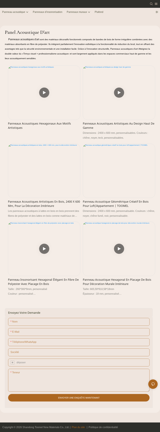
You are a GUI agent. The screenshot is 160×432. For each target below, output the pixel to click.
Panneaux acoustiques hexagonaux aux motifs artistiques (39, 126)
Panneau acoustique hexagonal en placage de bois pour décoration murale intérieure (117, 282)
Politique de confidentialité (103, 427)
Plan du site (78, 427)
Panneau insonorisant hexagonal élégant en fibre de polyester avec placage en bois (43, 282)
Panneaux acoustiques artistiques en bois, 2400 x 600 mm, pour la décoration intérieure (44, 204)
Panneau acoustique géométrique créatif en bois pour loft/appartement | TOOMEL (116, 204)
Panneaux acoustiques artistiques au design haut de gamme (118, 126)
